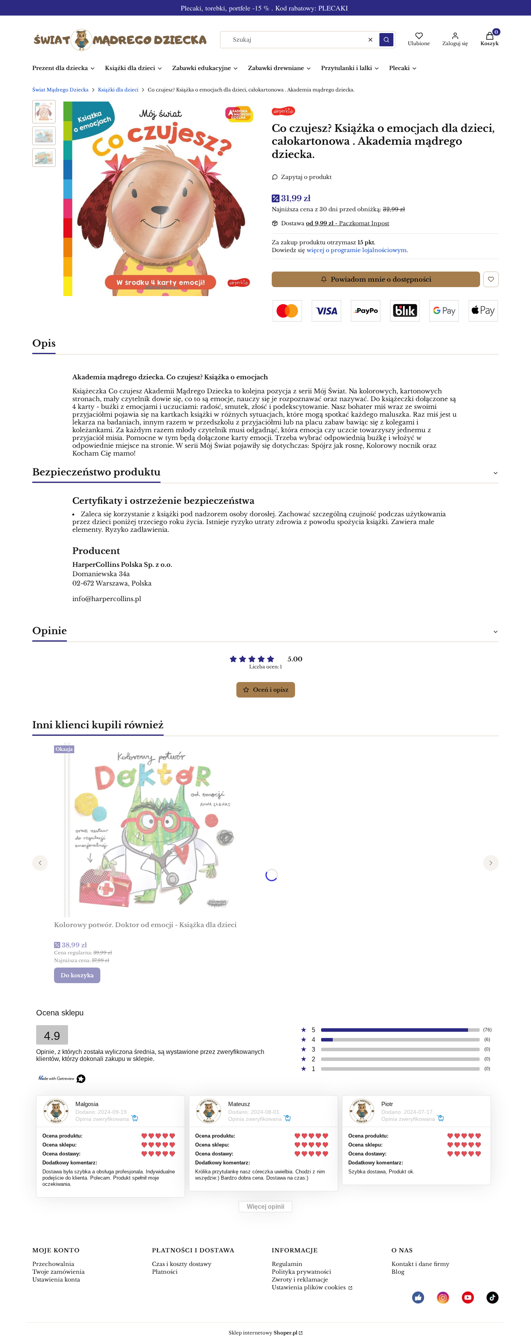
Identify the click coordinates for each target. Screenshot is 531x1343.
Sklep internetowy (263, 1333)
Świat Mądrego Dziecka (60, 90)
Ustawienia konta (56, 1279)
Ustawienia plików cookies (309, 1287)
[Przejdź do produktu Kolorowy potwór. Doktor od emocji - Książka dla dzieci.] (151, 829)
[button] (386, 39)
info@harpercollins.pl (106, 599)
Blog (397, 1271)
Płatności (165, 1271)
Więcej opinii (265, 1206)
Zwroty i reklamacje (300, 1279)
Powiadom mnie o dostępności (381, 279)
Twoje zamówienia (58, 1271)
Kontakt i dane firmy (420, 1264)
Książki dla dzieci (118, 90)
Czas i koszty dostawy (181, 1264)
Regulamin (287, 1264)
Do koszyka (77, 975)
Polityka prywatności (301, 1271)
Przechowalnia (53, 1264)
